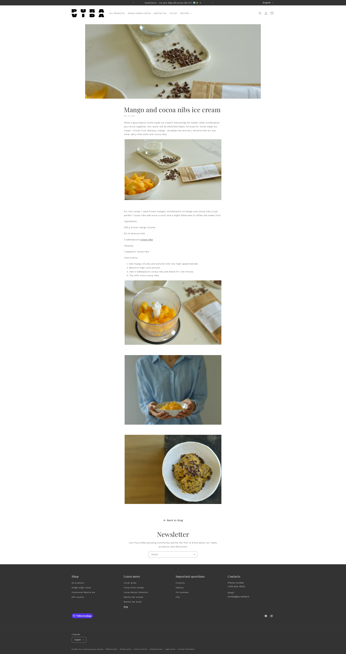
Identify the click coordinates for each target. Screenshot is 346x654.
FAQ (178, 597)
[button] (186, 13)
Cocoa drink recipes (134, 587)
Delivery (180, 587)
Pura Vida (82, 649)
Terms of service (140, 649)
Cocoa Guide (130, 583)
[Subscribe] (194, 554)
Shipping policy (156, 649)
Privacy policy (125, 649)
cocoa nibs (147, 239)
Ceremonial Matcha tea (83, 592)
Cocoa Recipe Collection (136, 592)
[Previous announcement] (133, 2)
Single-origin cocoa (81, 587)
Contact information (186, 649)
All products (78, 583)
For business (182, 592)
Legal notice (170, 649)
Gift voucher (78, 597)
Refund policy (111, 649)
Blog (126, 607)
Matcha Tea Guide (133, 602)
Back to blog (175, 520)
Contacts (180, 583)
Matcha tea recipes (133, 597)
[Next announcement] (213, 2)
